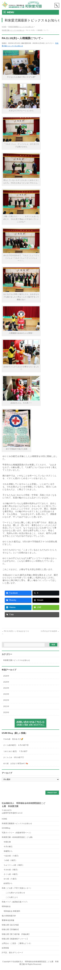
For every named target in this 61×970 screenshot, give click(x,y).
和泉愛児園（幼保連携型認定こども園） (18, 837)
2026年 (6, 676)
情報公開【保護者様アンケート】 (15, 939)
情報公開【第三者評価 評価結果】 (16, 934)
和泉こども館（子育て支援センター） (17, 888)
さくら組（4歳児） (11, 874)
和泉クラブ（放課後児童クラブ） (15, 902)
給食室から (7, 883)
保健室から (8, 851)
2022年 (6, 700)
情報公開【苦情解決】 (11, 929)
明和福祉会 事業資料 (12, 911)
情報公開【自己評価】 (11, 925)
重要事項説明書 (8, 920)
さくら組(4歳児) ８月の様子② (16, 745)
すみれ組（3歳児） (11, 870)
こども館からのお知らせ (14, 893)
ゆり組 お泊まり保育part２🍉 (15, 763)
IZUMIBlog (6, 828)
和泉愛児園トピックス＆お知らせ (16, 660)
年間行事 (7, 842)
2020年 (6, 712)
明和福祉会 (6, 906)
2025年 (6, 682)
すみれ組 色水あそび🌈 (13, 739)
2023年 (6, 694)
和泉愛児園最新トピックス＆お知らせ (17, 823)
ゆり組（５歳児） (11, 879)
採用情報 (5, 948)
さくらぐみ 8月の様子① (13, 757)
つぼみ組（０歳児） (12, 856)
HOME (4, 819)
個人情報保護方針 (9, 916)
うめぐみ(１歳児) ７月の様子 (15, 751)
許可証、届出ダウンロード (12, 953)
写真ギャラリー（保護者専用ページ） (17, 833)
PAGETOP (52, 792)
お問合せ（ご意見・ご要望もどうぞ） (17, 943)
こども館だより (11, 897)
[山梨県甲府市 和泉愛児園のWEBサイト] (22, 5)
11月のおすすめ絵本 (50, 631)
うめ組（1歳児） (10, 860)
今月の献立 (8, 847)
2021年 (6, 706)
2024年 (6, 688)
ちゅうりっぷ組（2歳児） (14, 865)
